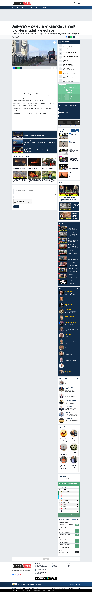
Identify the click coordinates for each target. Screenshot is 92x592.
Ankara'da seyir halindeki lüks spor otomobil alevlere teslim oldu (34, 180)
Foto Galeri (46, 3)
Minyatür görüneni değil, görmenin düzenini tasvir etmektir (71, 409)
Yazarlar (62, 3)
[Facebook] (13, 575)
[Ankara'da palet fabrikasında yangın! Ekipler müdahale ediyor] (34, 53)
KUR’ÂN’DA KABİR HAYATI (71, 396)
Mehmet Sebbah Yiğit (70, 316)
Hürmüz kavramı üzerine (71, 366)
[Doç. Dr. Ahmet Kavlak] (61, 323)
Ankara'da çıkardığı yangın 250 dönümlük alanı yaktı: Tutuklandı (19, 180)
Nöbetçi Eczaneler (41, 563)
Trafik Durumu (40, 568)
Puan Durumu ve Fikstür (42, 569)
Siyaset (24, 7)
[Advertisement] (36, 79)
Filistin (39, 3)
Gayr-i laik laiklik (69, 324)
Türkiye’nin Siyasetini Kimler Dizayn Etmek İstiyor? (70, 293)
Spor (37, 7)
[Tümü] (78, 288)
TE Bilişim (77, 584)
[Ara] (74, 3)
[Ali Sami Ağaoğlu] (61, 420)
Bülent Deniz (68, 304)
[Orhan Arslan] (61, 383)
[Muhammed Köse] (61, 347)
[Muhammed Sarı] (61, 292)
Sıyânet (67, 336)
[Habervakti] (21, 3)
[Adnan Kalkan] (61, 341)
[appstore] (40, 578)
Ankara (20, 23)
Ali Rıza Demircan (69, 395)
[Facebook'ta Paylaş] (66, 37)
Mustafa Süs (68, 327)
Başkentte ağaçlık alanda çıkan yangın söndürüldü (19, 168)
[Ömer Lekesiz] (61, 408)
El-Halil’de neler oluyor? (71, 360)
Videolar (55, 3)
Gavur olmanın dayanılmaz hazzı (71, 421)
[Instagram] (18, 575)
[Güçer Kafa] (61, 335)
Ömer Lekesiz (68, 406)
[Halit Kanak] (61, 414)
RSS (15, 584)
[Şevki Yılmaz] (61, 311)
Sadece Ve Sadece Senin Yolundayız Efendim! (71, 312)
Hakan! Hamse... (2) (69, 305)
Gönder (16, 206)
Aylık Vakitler (62, 101)
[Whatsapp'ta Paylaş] (71, 37)
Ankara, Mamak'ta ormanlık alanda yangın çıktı (34, 168)
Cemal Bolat (68, 371)
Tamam (78, 590)
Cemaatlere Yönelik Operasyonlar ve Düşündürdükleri (70, 348)
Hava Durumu (40, 565)
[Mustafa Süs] (61, 329)
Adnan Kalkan (68, 340)
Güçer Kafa (68, 334)
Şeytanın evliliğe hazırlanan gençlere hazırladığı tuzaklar (71, 402)
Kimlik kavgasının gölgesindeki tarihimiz (70, 391)
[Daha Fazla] (74, 37)
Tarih (41, 7)
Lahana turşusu (68, 354)
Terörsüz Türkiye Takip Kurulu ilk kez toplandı (34, 588)
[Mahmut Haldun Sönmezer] (61, 389)
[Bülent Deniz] (61, 305)
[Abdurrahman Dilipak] (61, 298)
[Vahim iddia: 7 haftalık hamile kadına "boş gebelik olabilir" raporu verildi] (49, 174)
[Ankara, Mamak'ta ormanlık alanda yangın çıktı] (34, 162)
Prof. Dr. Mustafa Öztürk (71, 365)
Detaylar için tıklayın (69, 514)
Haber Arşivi (39, 573)
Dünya (28, 7)
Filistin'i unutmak (69, 318)
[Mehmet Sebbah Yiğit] (61, 317)
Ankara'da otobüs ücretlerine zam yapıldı (47, 168)
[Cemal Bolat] (61, 372)
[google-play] (51, 578)
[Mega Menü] (79, 3)
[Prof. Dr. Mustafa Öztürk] (61, 365)
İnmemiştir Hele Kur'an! (70, 299)
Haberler (14, 23)
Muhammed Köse (69, 346)
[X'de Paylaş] (69, 37)
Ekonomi (33, 7)
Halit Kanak (68, 412)
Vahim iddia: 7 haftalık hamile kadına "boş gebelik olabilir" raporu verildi (48, 180)
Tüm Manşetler (40, 570)
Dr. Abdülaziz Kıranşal (71, 400)
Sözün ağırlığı (68, 383)
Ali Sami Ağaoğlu (69, 418)
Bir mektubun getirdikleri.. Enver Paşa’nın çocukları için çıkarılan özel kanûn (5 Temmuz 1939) (71, 415)
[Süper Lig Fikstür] (78, 519)
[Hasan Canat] (61, 353)
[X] (16, 575)
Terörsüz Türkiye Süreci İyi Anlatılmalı (71, 330)
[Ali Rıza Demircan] (61, 395)
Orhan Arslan (68, 382)
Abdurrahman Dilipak (70, 298)
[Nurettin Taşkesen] (61, 359)
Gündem (19, 7)
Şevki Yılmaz (68, 309)
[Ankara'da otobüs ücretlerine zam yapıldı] (49, 162)
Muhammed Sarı (69, 291)
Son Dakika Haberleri (41, 572)
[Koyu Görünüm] (76, 3)
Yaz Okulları (68, 372)
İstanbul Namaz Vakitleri (42, 566)
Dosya (68, 3)
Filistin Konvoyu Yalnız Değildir (70, 342)
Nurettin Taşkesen (70, 359)
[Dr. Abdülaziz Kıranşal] (61, 401)
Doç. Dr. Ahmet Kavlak (70, 322)
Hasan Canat (68, 352)
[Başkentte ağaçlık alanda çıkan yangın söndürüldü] (20, 162)
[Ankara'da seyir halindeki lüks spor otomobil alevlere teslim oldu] (34, 174)
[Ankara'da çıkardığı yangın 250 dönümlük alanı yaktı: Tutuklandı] (20, 174)
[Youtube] (20, 575)
